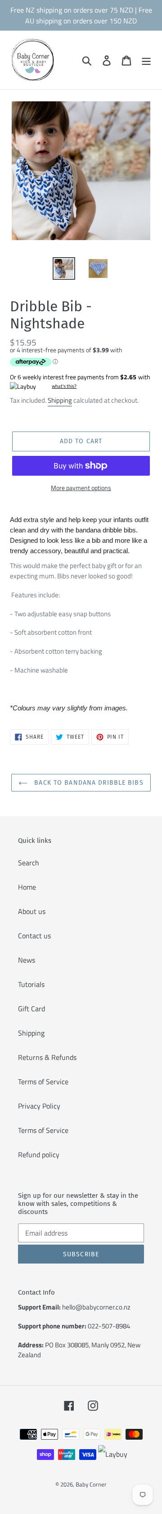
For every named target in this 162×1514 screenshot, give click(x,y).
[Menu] (146, 60)
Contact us (34, 935)
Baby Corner (91, 1484)
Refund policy (38, 1154)
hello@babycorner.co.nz (96, 1307)
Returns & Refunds (47, 1057)
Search (28, 862)
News (26, 960)
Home (27, 887)
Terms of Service (43, 1081)
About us (31, 911)
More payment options (81, 487)
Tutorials (31, 984)
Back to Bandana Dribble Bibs (87, 783)
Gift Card (31, 1008)
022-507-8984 (109, 1326)
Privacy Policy (39, 1105)
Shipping (60, 400)
